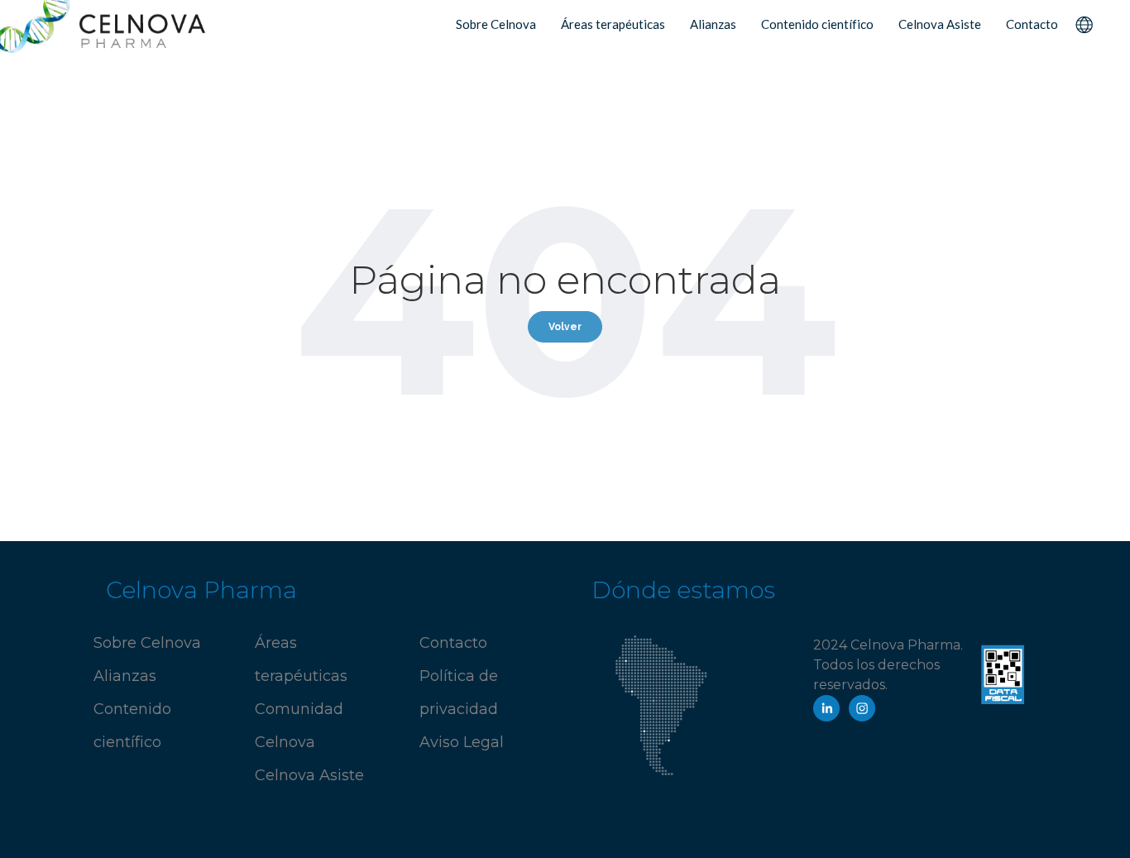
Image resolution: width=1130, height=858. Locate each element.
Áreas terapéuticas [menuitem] (613, 24)
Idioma (1083, 23)
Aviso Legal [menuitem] (461, 742)
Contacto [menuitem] (1032, 24)
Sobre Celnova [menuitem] (496, 24)
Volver (565, 327)
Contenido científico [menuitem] (817, 24)
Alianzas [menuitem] (713, 24)
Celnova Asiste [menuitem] (939, 24)
